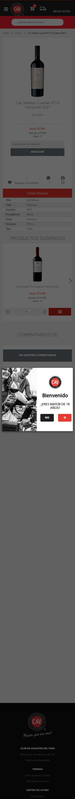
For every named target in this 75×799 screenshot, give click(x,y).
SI (65, 417)
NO (47, 417)
